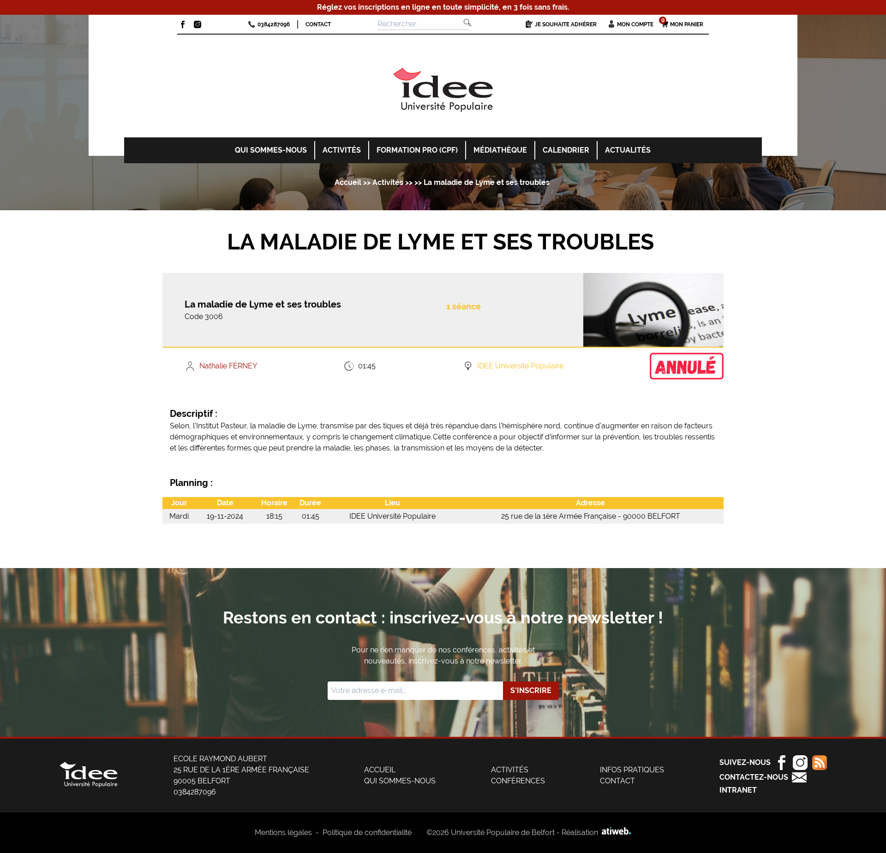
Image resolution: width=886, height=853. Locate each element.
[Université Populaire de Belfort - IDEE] (443, 91)
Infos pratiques (632, 769)
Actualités (628, 150)
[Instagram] (197, 24)
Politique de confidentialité (367, 832)
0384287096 (273, 24)
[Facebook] (182, 24)
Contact (318, 24)
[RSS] (817, 762)
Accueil (348, 182)
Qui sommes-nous (271, 150)
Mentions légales (283, 832)
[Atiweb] (614, 832)
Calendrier (566, 150)
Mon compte (635, 24)
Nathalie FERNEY (228, 365)
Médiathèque (500, 150)
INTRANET (738, 790)
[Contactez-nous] (799, 777)
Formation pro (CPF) (417, 150)
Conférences (518, 780)
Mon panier (682, 24)
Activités (342, 150)
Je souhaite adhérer (566, 24)
